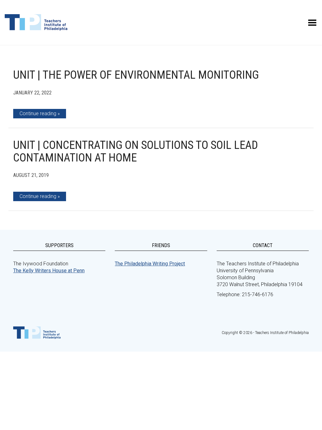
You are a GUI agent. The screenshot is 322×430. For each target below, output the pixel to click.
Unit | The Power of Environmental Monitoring (136, 75)
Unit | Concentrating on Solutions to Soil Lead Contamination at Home (135, 151)
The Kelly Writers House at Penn (49, 271)
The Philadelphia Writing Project (150, 264)
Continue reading (37, 113)
